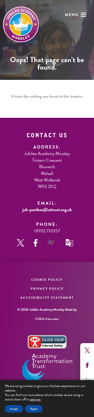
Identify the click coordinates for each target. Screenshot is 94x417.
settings (35, 399)
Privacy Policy (47, 288)
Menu (72, 15)
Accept (14, 409)
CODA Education (47, 318)
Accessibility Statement (47, 297)
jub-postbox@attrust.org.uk (47, 209)
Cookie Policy (47, 279)
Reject (34, 409)
